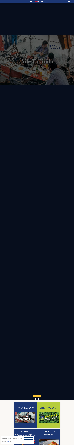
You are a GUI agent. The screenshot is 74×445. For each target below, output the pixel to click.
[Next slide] (38, 399)
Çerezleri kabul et (28, 437)
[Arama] (66, 1)
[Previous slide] (36, 399)
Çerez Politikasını (7, 441)
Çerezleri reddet (28, 439)
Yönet (28, 441)
